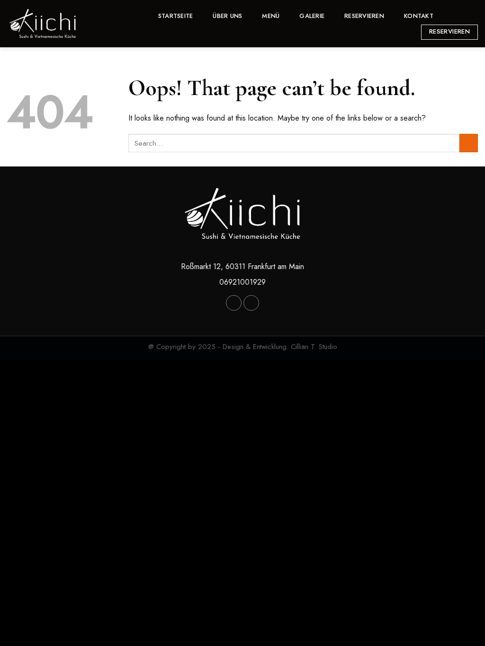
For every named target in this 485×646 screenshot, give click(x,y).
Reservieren (364, 15)
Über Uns (227, 15)
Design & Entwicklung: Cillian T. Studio (280, 346)
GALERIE (311, 15)
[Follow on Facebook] (449, 15)
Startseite (175, 15)
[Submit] (468, 143)
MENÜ (270, 15)
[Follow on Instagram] (462, 15)
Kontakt (418, 15)
